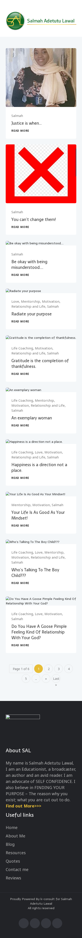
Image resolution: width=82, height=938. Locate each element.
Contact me (17, 869)
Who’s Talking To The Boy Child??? (35, 573)
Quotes (13, 861)
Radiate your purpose (31, 314)
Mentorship (30, 301)
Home (12, 827)
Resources (16, 852)
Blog (10, 844)
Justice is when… (26, 123)
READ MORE (20, 131)
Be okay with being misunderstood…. (29, 264)
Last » (56, 679)
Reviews (13, 878)
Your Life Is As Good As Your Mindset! (38, 515)
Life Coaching (22, 348)
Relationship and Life (28, 306)
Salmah (17, 115)
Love (15, 301)
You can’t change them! (33, 219)
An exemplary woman (31, 418)
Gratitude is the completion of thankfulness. (40, 363)
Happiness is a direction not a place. (39, 467)
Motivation (50, 301)
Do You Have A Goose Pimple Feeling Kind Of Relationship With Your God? (39, 632)
